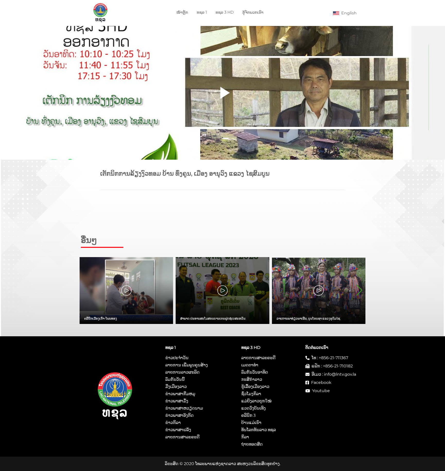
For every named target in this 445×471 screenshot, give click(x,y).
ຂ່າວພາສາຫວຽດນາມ (184, 408)
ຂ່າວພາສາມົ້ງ (176, 400)
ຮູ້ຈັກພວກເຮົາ (252, 12)
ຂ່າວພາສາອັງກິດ (179, 415)
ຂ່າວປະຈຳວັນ (177, 357)
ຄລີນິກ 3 (248, 415)
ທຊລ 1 (202, 12)
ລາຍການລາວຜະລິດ (182, 372)
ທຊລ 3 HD (225, 12)
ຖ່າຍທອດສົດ (252, 444)
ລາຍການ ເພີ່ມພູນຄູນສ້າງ (186, 365)
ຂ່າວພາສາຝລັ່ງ (178, 429)
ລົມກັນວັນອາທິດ (254, 372)
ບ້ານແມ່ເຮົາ (251, 422)
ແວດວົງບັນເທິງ (253, 408)
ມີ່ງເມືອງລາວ (176, 386)
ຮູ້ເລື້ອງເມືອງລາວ (255, 386)
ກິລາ (245, 436)
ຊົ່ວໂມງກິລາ (251, 393)
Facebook (321, 382)
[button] (359, 290)
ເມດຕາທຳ (249, 365)
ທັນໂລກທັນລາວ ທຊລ (258, 429)
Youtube (321, 390)
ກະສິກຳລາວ (251, 379)
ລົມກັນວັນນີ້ (175, 379)
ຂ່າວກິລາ (173, 422)
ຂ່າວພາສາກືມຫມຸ (180, 393)
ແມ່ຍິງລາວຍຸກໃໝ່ (256, 400)
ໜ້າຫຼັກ (182, 12)
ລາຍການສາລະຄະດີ (182, 436)
